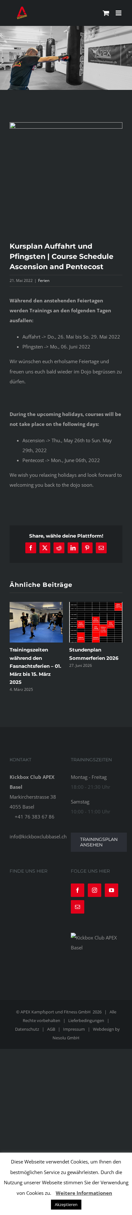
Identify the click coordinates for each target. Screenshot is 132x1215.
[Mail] (77, 902)
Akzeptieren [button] (66, 1204)
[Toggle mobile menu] (119, 13)
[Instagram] (94, 886)
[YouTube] (111, 886)
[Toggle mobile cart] (106, 13)
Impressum (74, 1025)
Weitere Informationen (84, 1193)
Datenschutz (27, 1025)
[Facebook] (77, 886)
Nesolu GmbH (66, 1033)
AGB (51, 1025)
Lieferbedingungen (86, 1016)
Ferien (43, 280)
